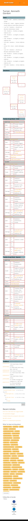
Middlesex (14, 462)
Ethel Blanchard (14, 139)
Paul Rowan (6, 471)
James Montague (7, 451)
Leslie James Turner (10, 176)
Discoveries (16, 437)
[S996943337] (6, 375)
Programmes (19, 473)
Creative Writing (7, 435)
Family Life (6, 442)
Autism (21, 426)
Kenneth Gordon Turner (11, 195)
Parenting (15, 469)
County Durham (16, 433)
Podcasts (6, 473)
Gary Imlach (6, 444)
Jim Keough (13, 453)
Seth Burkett (13, 480)
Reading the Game (7, 478)
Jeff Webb (6, 453)
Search (23, 404)
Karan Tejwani (7, 455)
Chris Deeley (12, 428)
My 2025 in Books (7, 418)
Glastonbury (18, 446)
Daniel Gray (15, 435)
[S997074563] (6, 366)
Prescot (12, 473)
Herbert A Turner (14, 122)
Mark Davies (13, 460)
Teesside (6, 489)
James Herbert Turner (11, 236)
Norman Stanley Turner (11, 164)
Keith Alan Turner (10, 343)
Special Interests (8, 482)
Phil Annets (13, 471)
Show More (6, 493)
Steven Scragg (7, 487)
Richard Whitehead (18, 478)
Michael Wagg (7, 462)
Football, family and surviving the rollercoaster (13, 416)
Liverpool (6, 460)
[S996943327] (6, 372)
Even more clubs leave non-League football (13, 411)
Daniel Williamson (8, 437)
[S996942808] (6, 378)
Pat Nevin (21, 469)
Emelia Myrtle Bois (14, 286)
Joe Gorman (20, 453)
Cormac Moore (7, 433)
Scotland (6, 480)
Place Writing (21, 471)
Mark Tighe (20, 460)
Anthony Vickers (7, 426)
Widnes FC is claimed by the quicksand (12, 420)
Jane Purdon (15, 451)
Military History (7, 464)
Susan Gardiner (16, 487)
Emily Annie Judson (16, 159)
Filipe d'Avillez (14, 442)
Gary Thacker (14, 444)
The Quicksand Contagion (9, 413)
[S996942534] (6, 370)
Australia (15, 426)
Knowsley (21, 455)
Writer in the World (14, 489)
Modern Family (16, 464)
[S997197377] (6, 382)
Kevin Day (14, 455)
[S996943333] (6, 363)
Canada (5, 428)
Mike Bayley (21, 462)
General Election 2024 (8, 446)
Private (7, 318)
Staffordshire (17, 482)
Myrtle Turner (9, 216)
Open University (7, 469)
